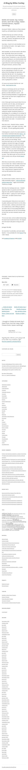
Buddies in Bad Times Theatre (9, 595)
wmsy (19, 295)
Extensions (4, 397)
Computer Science (6, 392)
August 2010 (5, 724)
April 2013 (4, 681)
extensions (9, 520)
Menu (14, 14)
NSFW (19, 238)
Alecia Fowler (5, 539)
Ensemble (4, 396)
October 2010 (5, 720)
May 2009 (4, 752)
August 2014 (5, 666)
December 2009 (5, 739)
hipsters (21, 293)
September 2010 (6, 722)
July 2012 (4, 692)
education (7, 518)
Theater (4, 437)
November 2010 (5, 718)
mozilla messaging (6, 295)
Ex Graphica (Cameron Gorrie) (9, 554)
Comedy (4, 390)
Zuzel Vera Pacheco (6, 574)
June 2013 (4, 679)
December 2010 (5, 716)
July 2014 (4, 668)
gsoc (14, 293)
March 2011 (4, 711)
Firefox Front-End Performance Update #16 (12, 502)
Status (3, 433)
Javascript (4, 407)
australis (20, 513)
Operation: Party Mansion (8, 416)
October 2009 (5, 743)
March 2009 (4, 756)
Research (4, 424)
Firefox (3, 399)
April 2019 (4, 629)
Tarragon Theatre (6, 601)
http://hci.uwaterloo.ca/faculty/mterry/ (11, 341)
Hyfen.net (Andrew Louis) (8, 556)
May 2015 (4, 657)
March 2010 (4, 733)
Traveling (9, 291)
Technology (4, 435)
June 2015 (4, 655)
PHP (3, 420)
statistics (7, 528)
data (18, 291)
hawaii (17, 293)
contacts (13, 516)
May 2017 (4, 649)
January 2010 (5, 737)
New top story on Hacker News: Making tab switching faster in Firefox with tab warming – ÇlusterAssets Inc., (12, 468)
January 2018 (5, 645)
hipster (21, 233)
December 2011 (5, 700)
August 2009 (5, 746)
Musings (19, 289)
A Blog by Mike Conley (14, 3)
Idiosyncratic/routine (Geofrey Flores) (10, 558)
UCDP (3, 442)
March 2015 (4, 660)
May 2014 (4, 672)
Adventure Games (6, 384)
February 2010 (5, 735)
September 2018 (6, 634)
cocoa (24, 513)
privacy (16, 295)
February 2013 (5, 685)
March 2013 (4, 683)
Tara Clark (4, 571)
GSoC (3, 403)
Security (4, 429)
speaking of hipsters (9, 238)
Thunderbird (5, 439)
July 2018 (4, 636)
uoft (10, 530)
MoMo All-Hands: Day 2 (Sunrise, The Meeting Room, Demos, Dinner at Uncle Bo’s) (8, 311)
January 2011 (5, 715)
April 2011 (4, 709)
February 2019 (5, 632)
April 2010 (4, 731)
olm (22, 524)
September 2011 (6, 703)
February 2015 (5, 662)
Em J (3, 552)
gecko (20, 520)
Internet (4, 405)
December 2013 (5, 675)
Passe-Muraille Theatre (7, 599)
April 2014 (4, 673)
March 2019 (4, 630)
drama (21, 516)
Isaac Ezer (4, 559)
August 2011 (5, 705)
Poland (3, 422)
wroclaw (17, 530)
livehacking (22, 522)
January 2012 (5, 698)
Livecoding (4, 409)
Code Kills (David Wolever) (8, 548)
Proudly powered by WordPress (9, 767)
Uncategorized (5, 444)
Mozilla (15, 289)
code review (7, 515)
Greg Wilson (11, 330)
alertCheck (4, 386)
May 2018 (4, 638)
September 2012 (6, 688)
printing (22, 525)
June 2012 (4, 694)
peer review (4, 525)
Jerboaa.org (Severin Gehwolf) (9, 561)
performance (11, 525)
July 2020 (4, 625)
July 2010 (4, 726)
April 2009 (4, 754)
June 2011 (4, 707)
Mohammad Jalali (6, 565)
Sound (3, 431)
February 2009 (5, 757)
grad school (4, 521)
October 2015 (5, 651)
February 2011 (5, 713)
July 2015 (4, 653)
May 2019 (4, 627)
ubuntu (3, 530)
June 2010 (4, 728)
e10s (3, 518)
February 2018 (5, 643)
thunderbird (19, 528)
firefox (16, 519)
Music (3, 412)
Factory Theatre (5, 597)
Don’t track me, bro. (11, 85)
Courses (4, 394)
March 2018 (4, 642)
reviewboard (11, 527)
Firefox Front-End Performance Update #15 (12, 504)
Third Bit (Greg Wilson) (7, 572)
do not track (9, 293)
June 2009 (4, 750)
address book (6, 513)
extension (4, 520)
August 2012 (5, 690)
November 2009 (5, 741)
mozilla (9, 523)
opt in (12, 295)
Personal (4, 291)
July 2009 (4, 748)
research (4, 527)
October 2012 (5, 686)
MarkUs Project (5, 584)
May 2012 (4, 696)
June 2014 (4, 670)
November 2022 (5, 621)
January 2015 (5, 664)
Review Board (5, 425)
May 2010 (4, 729)
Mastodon (4, 563)
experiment (22, 518)
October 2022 (5, 623)
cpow (17, 516)
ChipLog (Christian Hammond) (9, 546)
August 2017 (5, 647)
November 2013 (5, 677)
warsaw (13, 530)
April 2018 (4, 640)
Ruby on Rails (5, 427)
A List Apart (4, 612)
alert (12, 513)
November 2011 (5, 701)
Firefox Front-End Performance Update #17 (12, 500)
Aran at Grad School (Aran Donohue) (10, 543)
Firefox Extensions (6, 401)
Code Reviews (5, 388)
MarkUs (4, 524)
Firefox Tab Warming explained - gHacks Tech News (14, 454)
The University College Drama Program (11, 602)
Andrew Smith (5, 541)
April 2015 (4, 658)
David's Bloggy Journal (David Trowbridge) (11, 550)
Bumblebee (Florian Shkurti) (8, 544)
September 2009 (6, 744)
